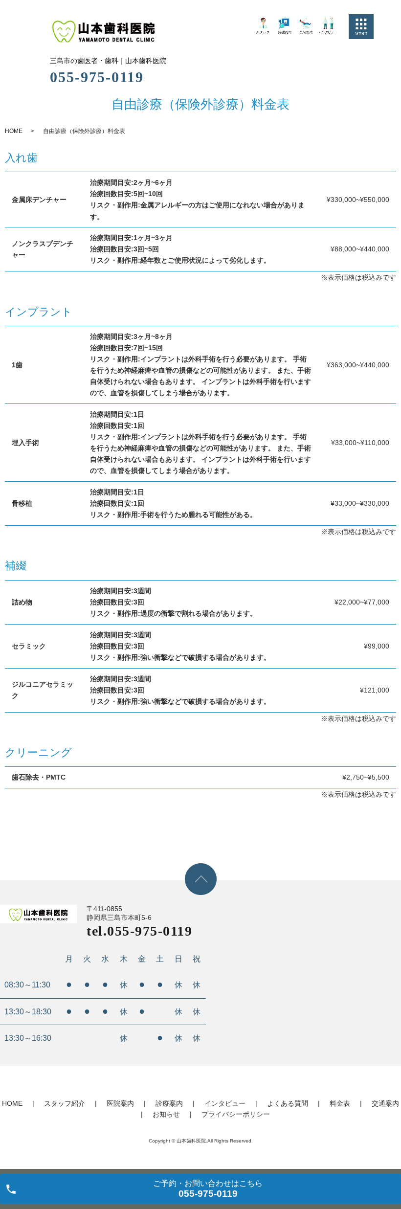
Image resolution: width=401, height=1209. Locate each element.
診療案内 (169, 1103)
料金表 (340, 1103)
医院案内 (120, 1103)
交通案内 (385, 1103)
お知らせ (166, 1114)
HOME (13, 131)
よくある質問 (287, 1103)
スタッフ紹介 (64, 1103)
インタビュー (224, 1103)
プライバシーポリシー (235, 1114)
